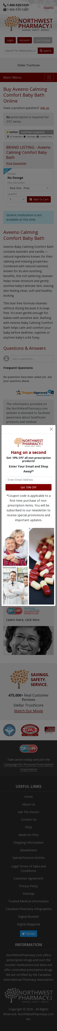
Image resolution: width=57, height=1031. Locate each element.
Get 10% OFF (28, 487)
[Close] (51, 429)
